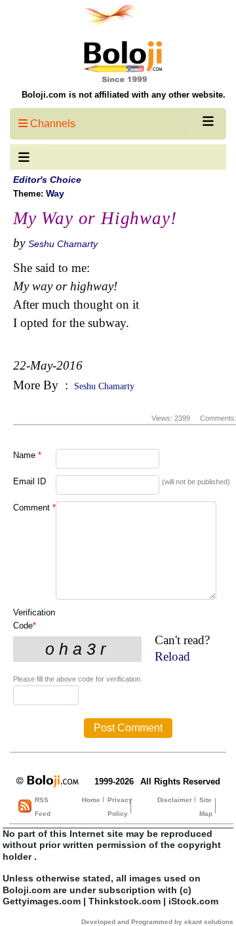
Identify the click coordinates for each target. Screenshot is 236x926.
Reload (172, 656)
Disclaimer (174, 799)
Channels (51, 123)
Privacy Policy (120, 806)
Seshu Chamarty (63, 244)
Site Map (205, 806)
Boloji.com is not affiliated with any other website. (124, 95)
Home (91, 799)
